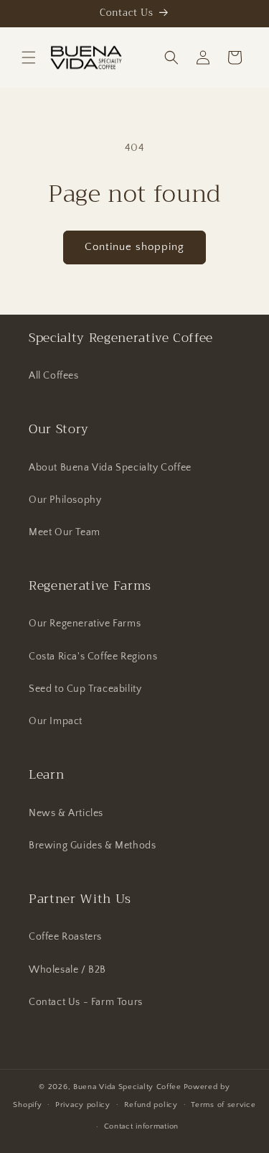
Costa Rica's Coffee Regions (93, 656)
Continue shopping (134, 247)
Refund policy (151, 1105)
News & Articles (66, 813)
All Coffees (54, 375)
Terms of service (223, 1105)
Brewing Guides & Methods (92, 845)
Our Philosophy (65, 500)
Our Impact (55, 721)
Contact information (141, 1126)
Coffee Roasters (65, 937)
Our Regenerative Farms (85, 623)
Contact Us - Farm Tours (86, 1002)
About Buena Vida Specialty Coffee (110, 467)
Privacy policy (82, 1105)
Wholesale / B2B (67, 970)
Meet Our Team (64, 532)
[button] (28, 57)
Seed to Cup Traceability (85, 689)
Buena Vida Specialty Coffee (127, 1087)
